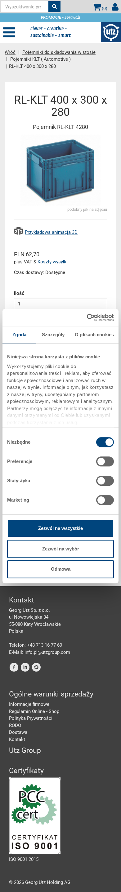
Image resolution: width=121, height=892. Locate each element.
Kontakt (17, 739)
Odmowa (60, 569)
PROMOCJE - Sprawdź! (60, 18)
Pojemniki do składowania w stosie (59, 52)
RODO (15, 725)
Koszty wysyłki (53, 262)
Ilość (19, 293)
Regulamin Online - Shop (34, 711)
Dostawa (18, 732)
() (104, 8)
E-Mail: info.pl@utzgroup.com (39, 652)
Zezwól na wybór (60, 548)
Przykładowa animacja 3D (51, 232)
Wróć (10, 52)
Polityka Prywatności (30, 718)
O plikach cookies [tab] (94, 334)
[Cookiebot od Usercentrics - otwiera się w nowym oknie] (87, 318)
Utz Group (25, 750)
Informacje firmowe (29, 704)
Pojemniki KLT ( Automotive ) (40, 59)
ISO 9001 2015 (23, 859)
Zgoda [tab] (19, 334)
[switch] (105, 461)
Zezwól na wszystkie (60, 528)
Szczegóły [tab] (53, 334)
